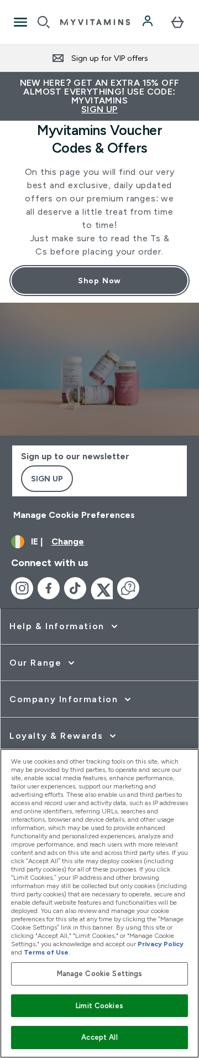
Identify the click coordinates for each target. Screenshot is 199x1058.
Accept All (99, 1037)
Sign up (47, 478)
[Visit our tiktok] (75, 588)
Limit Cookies (99, 1006)
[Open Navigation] (20, 22)
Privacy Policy (161, 944)
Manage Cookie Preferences (74, 515)
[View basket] (177, 22)
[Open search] (43, 22)
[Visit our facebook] (49, 588)
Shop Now (99, 280)
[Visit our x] (102, 588)
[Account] (149, 22)
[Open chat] (128, 588)
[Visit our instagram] (22, 588)
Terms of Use (46, 952)
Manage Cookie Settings (100, 973)
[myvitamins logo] (95, 22)
